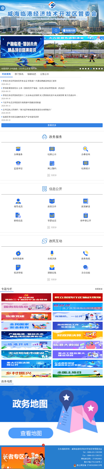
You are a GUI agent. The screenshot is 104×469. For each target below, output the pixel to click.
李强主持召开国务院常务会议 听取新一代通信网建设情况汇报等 (29, 81)
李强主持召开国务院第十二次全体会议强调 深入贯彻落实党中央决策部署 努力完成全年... (40, 95)
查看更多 (52, 125)
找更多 (54, 175)
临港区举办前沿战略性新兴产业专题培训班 (21, 117)
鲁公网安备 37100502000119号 (89, 465)
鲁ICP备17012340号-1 (93, 462)
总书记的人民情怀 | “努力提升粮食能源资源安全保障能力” (27, 110)
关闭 (48, 41)
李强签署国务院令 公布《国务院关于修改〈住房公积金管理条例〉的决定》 (34, 88)
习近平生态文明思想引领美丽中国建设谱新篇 (22, 103)
